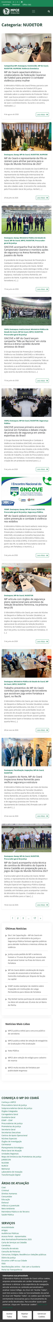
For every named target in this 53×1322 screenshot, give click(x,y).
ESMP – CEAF (7, 1120)
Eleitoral (5, 1202)
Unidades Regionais (10, 1153)
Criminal (5, 1190)
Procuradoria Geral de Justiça (14, 1105)
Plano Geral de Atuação (12, 1150)
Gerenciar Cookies (42, 1315)
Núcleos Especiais (9, 1138)
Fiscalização (19, 770)
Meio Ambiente (8, 1208)
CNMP (6, 509)
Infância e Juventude (10, 1205)
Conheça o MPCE (9, 1102)
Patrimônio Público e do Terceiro (15, 1211)
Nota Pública (13, 1050)
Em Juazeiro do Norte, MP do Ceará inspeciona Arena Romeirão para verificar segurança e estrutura (23, 779)
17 (35, 918)
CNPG (6, 329)
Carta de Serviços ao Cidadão (14, 1242)
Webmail (16, 4)
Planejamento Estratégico (12, 1147)
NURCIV (5, 1165)
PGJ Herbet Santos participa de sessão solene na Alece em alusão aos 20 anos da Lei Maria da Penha (27, 1002)
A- (18, 2)
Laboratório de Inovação (12, 1172)
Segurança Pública (35, 512)
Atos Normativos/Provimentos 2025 (17, 1239)
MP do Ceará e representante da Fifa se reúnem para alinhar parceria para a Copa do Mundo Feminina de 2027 (25, 161)
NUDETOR (8, 68)
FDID (4, 1263)
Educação (6, 1199)
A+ (13, 2)
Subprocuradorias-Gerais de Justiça (17, 1108)
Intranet (6, 4)
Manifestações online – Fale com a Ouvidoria (21, 1266)
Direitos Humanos (9, 1193)
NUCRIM (5, 1162)
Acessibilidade (8, 1227)
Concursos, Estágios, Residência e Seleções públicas (24, 1254)
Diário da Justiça (9, 1257)
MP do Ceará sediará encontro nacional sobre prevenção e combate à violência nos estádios (25, 518)
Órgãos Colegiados (10, 1111)
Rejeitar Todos (24, 1315)
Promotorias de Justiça (11, 1126)
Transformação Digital (11, 1175)
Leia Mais (41, 114)
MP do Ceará (43, 66)
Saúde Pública (8, 1214)
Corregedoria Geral (10, 1114)
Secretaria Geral (8, 1129)
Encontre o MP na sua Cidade (14, 1260)
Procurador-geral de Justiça (15, 334)
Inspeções (28, 770)
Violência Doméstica (30, 68)
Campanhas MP (10, 66)
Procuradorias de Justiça (12, 1123)
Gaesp (16, 154)
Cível (4, 1187)
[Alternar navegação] (33, 11)
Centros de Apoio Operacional (14, 1135)
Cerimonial (6, 1144)
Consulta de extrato (10, 1248)
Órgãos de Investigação (12, 1141)
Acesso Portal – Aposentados (14, 1236)
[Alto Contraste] (22, 2)
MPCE (23, 240)
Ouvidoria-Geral (8, 1117)
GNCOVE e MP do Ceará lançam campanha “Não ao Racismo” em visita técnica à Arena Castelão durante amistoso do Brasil (25, 342)
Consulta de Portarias (11, 1251)
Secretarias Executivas (11, 1132)
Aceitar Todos (9, 1315)
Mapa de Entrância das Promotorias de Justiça (21, 1156)
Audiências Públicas (10, 1233)
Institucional (24, 329)
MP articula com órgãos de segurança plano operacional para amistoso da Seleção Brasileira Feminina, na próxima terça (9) (26, 603)
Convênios (6, 1245)
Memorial (6, 1169)
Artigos (5, 1230)
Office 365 (27, 4)
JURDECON (6, 1159)
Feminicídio (32, 66)
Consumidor (7, 1196)
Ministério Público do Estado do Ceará (29, 681)
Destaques (22, 66)
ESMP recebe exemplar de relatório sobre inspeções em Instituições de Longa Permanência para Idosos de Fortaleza (26, 989)
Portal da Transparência (12, 1269)
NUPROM (17, 68)
